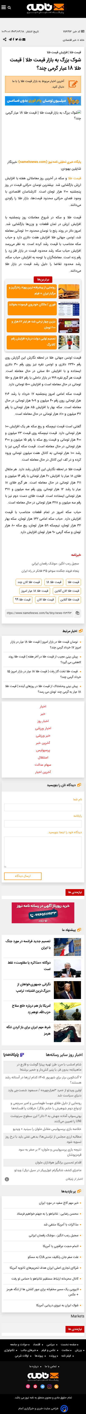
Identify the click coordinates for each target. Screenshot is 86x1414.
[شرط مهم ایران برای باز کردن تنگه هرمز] (67, 1033)
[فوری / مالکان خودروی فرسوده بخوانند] (68, 308)
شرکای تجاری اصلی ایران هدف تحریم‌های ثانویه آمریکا (44, 1268)
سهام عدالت (43, 765)
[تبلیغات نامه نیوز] (43, 101)
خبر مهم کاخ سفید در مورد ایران (58, 1203)
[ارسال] (23, 40)
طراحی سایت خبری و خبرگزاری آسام (38, 1409)
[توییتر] (16, 40)
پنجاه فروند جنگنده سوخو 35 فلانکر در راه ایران (50, 571)
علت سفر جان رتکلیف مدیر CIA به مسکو (53, 1257)
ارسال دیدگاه (22, 876)
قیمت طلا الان (45, 599)
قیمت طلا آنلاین (69, 599)
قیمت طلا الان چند (29, 582)
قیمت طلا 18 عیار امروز (34, 591)
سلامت (66, 1350)
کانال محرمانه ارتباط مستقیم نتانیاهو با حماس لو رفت (44, 1278)
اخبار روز (43, 721)
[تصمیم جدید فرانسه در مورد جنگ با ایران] (67, 947)
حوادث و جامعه (19, 1344)
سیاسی (51, 1344)
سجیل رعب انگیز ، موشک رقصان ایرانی (55, 563)
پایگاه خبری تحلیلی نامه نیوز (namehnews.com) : (49, 162)
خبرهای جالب (29, 1350)
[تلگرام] (10, 40)
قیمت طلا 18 (53, 582)
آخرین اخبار (43, 772)
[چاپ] (20, 40)
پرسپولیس (43, 750)
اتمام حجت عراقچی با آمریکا (60, 1246)
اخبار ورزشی (43, 728)
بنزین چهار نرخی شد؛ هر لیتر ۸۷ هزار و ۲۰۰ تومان (33, 324)
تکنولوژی (10, 1350)
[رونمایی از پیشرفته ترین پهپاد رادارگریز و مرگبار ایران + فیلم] (68, 291)
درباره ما (34, 1366)
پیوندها (40, 1356)
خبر (43, 714)
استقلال (43, 757)
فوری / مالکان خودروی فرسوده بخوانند (32, 304)
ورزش (79, 1350)
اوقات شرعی (22, 1356)
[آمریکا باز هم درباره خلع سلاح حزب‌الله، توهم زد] (67, 1011)
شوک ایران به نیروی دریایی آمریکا (57, 1305)
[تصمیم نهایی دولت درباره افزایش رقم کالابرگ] (68, 342)
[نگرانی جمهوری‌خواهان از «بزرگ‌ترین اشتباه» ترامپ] (67, 990)
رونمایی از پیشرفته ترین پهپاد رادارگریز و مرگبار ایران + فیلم (32, 290)
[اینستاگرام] (49, 1386)
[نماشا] (35, 1386)
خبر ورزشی (43, 736)
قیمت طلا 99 (22, 599)
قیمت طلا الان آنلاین (67, 591)
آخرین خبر (43, 743)
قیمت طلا (74, 178)
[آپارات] (28, 1386)
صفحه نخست (69, 1344)
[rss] (56, 1386)
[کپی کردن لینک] (77, 613)
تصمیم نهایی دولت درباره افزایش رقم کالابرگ (33, 341)
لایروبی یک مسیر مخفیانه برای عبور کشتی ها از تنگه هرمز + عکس (42, 1292)
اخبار (43, 706)
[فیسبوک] (13, 40)
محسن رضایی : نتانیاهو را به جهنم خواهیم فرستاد (47, 1213)
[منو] (3, 8)
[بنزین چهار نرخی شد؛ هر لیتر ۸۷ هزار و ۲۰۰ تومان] (68, 325)
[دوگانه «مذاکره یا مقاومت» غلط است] (67, 968)
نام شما (77, 799)
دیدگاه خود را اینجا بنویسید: (65, 832)
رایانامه (77, 816)
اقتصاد (37, 1344)
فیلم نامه (67, 1356)
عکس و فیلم (49, 1350)
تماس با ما (51, 1366)
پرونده (53, 1356)
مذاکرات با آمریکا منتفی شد (61, 1224)
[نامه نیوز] (45, 8)
